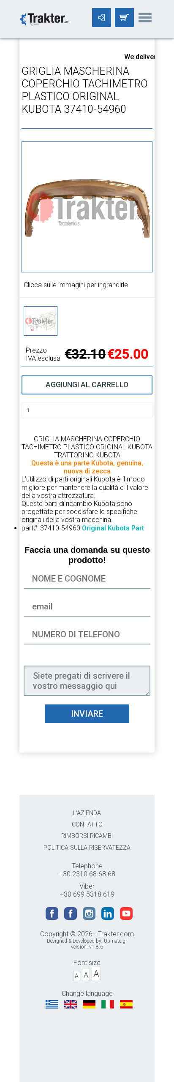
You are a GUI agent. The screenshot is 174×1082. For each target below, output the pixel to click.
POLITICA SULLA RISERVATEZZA (87, 847)
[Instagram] (90, 917)
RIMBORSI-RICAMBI (87, 836)
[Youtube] (126, 917)
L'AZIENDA (87, 813)
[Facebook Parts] (71, 917)
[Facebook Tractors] (53, 917)
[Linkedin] (108, 917)
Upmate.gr (115, 941)
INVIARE (87, 714)
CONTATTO (87, 824)
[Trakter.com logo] (44, 18)
